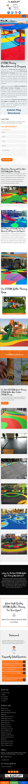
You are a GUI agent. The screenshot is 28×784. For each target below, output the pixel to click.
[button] (2, 24)
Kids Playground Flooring (7, 728)
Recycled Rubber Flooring (7, 737)
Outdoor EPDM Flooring (7, 730)
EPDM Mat (4, 714)
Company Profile (5, 692)
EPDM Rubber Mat (6, 722)
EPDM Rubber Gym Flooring (8, 720)
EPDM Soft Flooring (6, 724)
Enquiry (23, 782)
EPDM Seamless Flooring (7, 743)
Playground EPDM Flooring (8, 735)
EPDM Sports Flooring (6, 726)
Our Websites (5, 698)
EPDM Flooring (5, 708)
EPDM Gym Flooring (6, 710)
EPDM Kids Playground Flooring (9, 712)
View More (4, 403)
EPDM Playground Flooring (8, 716)
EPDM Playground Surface (7, 741)
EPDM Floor (4, 739)
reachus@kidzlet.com (15, 6)
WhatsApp (14, 782)
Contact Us (4, 700)
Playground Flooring (6, 733)
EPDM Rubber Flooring (7, 718)
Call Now (5, 782)
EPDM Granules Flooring (7, 745)
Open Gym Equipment (7, 766)
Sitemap (3, 694)
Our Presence (5, 696)
